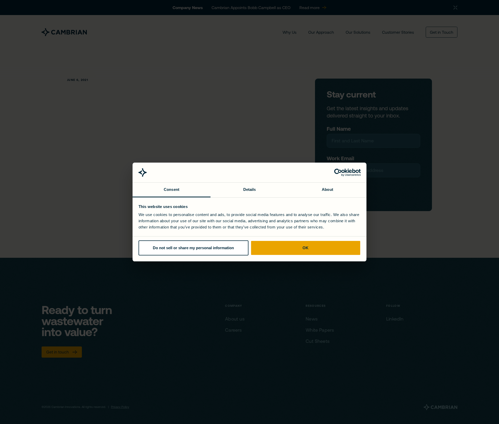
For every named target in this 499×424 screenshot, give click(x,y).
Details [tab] (249, 189)
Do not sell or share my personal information (193, 248)
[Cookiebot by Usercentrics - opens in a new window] (338, 172)
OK (305, 248)
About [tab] (327, 189)
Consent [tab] (171, 189)
